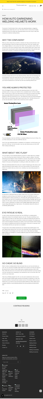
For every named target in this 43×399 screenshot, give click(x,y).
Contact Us (4, 347)
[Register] (18, 362)
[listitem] (5, 293)
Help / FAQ (4, 338)
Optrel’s (6, 229)
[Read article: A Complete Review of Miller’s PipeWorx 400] (31, 310)
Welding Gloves (32, 345)
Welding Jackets (32, 347)
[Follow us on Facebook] (17, 346)
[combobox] (22, 9)
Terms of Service (5, 343)
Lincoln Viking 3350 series (7, 204)
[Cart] (40, 6)
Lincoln (26, 232)
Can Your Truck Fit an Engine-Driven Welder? (11, 313)
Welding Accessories (33, 351)
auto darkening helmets (26, 28)
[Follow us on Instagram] (23, 346)
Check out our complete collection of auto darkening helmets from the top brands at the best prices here (21, 283)
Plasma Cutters (32, 340)
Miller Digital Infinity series (29, 202)
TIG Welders (31, 336)
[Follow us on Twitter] (20, 346)
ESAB (22, 232)
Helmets (4, 15)
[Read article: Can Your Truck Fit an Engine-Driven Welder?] (11, 310)
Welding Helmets (33, 343)
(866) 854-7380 (19, 338)
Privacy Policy (5, 336)
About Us (4, 334)
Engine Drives (32, 338)
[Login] (37, 5)
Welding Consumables (34, 349)
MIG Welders (32, 334)
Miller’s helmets (5, 232)
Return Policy (5, 340)
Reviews (4, 345)
